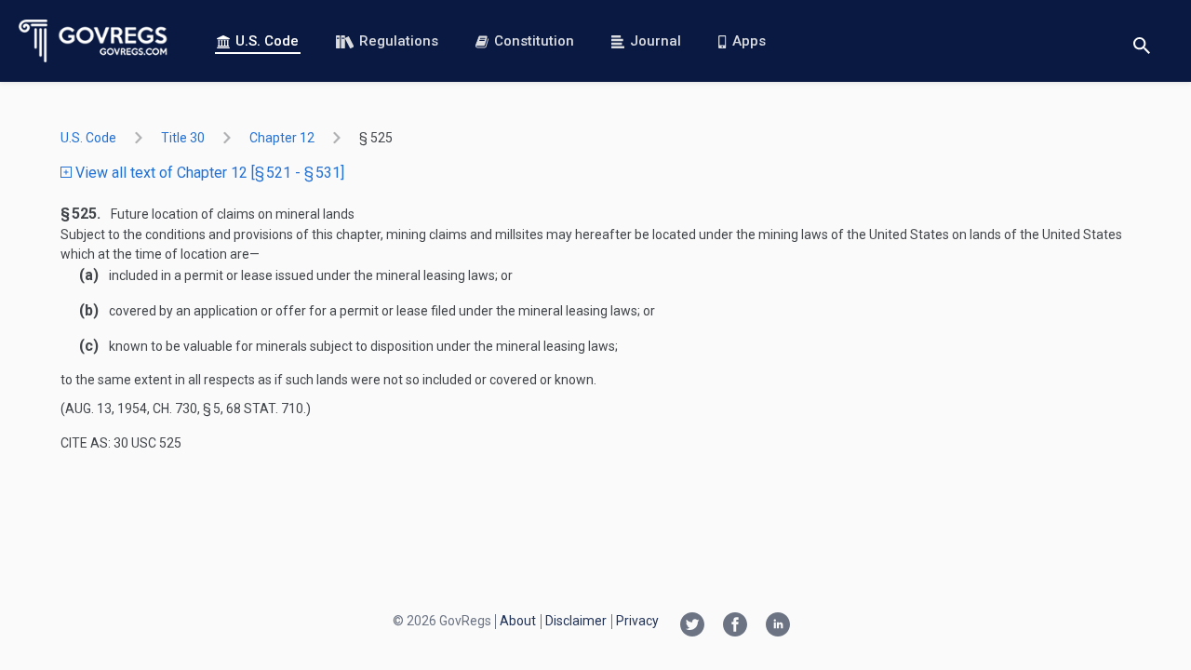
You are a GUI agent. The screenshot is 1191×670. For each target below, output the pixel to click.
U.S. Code (267, 41)
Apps (749, 41)
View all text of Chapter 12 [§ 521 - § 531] (208, 172)
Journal (655, 41)
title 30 (183, 137)
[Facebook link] (735, 626)
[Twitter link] (692, 626)
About (518, 620)
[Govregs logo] (93, 41)
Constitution (534, 41)
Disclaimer (576, 620)
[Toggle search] (1141, 41)
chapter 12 (281, 137)
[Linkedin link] (778, 626)
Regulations (398, 41)
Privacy (637, 620)
